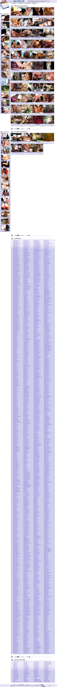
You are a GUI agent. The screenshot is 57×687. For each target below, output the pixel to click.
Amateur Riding (15, 296)
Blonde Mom (15, 568)
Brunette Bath (15, 605)
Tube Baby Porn (26, 672)
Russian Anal (46, 326)
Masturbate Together (37, 444)
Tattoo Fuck (45, 476)
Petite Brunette (36, 629)
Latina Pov (35, 328)
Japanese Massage (36, 274)
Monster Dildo (36, 553)
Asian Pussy (15, 393)
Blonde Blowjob (15, 551)
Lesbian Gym (36, 367)
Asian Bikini (15, 369)
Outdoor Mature (36, 604)
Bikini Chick (15, 508)
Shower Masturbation (47, 380)
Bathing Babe (15, 417)
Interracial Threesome (37, 258)
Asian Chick (15, 371)
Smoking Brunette (46, 419)
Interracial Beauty (36, 242)
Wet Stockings (46, 605)
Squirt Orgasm (46, 444)
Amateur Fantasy (15, 275)
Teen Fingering (46, 510)
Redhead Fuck (46, 296)
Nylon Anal (35, 577)
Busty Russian (25, 240)
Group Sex (25, 572)
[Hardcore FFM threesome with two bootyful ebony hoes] (16, 36)
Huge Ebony (25, 640)
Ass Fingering (15, 399)
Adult (14, 680)
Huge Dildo (25, 639)
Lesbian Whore (36, 427)
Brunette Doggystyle (16, 615)
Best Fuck (14, 457)
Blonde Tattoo (15, 576)
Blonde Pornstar (15, 570)
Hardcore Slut (25, 604)
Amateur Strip (15, 303)
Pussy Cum (45, 266)
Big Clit (14, 477)
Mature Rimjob (36, 485)
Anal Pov (14, 352)
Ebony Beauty (25, 414)
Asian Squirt (15, 396)
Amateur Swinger (15, 305)
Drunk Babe (25, 398)
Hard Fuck (24, 595)
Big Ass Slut (15, 473)
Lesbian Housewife (36, 368)
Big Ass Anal (15, 460)
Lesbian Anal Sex (36, 339)
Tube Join (5, 28)
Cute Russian (25, 350)
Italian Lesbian (36, 259)
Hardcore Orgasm (26, 602)
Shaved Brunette (46, 365)
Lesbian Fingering (36, 361)
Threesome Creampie (47, 549)
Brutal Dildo (14, 637)
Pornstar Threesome (47, 243)
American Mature (15, 329)
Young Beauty (46, 636)
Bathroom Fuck (15, 420)
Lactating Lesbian (36, 300)
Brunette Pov (15, 627)
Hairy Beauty (25, 578)
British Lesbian (15, 598)
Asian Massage (15, 384)
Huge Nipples (25, 642)
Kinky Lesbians (36, 292)
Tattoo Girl (45, 477)
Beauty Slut (14, 452)
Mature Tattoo (36, 493)
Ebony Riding (25, 429)
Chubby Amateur (25, 261)
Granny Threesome (26, 567)
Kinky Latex (35, 291)
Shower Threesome (47, 382)
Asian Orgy (14, 390)
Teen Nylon (45, 523)
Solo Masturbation (46, 432)
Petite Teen (35, 633)
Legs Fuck (35, 337)
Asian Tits (14, 398)
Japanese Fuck (36, 270)
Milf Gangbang (36, 511)
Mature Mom (35, 479)
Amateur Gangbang (16, 279)
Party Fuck (35, 616)
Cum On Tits (25, 334)
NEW (20, 128)
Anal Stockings (15, 354)
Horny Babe (25, 615)
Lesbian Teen (35, 420)
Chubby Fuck (25, 264)
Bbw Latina (14, 428)
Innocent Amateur (25, 647)
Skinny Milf (45, 398)
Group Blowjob (25, 569)
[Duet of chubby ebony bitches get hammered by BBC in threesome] (16, 47)
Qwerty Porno (16, 672)
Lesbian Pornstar (36, 393)
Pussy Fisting (46, 267)
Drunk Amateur (25, 397)
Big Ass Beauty (15, 463)
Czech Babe (25, 353)
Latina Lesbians (36, 320)
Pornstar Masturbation (37, 647)
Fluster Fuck (5, 56)
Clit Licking (25, 278)
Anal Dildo (14, 336)
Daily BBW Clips (36, 676)
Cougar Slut (25, 310)
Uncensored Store (5, 106)
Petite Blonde (35, 628)
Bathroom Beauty (15, 419)
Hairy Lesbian (25, 586)
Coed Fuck (25, 294)
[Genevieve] (38, 101)
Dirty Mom (24, 382)
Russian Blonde (46, 329)
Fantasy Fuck (25, 452)
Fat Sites (35, 678)
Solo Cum (45, 429)
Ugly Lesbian (46, 571)
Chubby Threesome (26, 272)
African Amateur (15, 248)
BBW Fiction (36, 671)
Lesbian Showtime (47, 673)
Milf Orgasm (35, 516)
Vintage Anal (45, 582)
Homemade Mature (26, 611)
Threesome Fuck (46, 550)
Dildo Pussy (25, 369)
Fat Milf (24, 463)
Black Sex (14, 534)
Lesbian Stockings (36, 413)
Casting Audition (25, 243)
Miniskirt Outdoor (36, 537)
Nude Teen (35, 573)
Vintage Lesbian (46, 586)
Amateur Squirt (15, 301)
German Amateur (25, 523)
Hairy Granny (25, 583)
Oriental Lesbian (36, 597)
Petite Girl (35, 630)
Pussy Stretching (46, 275)
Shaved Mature (46, 370)
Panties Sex (35, 611)
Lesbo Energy (47, 675)
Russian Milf (45, 339)
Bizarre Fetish (15, 511)
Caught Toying (25, 246)
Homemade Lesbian (26, 610)
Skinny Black (46, 389)
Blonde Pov (14, 571)
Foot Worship (25, 508)
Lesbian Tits (35, 422)
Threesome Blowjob (47, 548)
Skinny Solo (45, 402)
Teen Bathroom (46, 487)
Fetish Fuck (25, 480)
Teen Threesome (46, 543)
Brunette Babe (15, 604)
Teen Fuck (45, 513)
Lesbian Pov (35, 394)
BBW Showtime (36, 673)
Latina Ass (35, 310)
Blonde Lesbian (15, 565)
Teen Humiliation (46, 518)
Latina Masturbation (36, 321)
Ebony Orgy (25, 428)
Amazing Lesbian (15, 321)
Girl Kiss (24, 537)
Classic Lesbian (25, 275)
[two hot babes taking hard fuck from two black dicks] (27, 101)
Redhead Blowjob (46, 293)
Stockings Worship (46, 452)
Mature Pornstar (36, 483)
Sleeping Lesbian (46, 411)
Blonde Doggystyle (16, 556)
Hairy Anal (24, 575)
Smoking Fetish (46, 421)
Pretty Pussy (46, 259)
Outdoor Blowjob (36, 600)
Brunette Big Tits (15, 607)
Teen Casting (46, 492)
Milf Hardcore (36, 513)
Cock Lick (24, 293)
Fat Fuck (24, 459)
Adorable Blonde (15, 242)
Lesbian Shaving (36, 402)
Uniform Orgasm (46, 576)
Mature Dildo (35, 459)
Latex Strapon (36, 308)
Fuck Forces (16, 670)
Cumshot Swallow (26, 339)
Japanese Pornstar (36, 279)
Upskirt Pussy (46, 578)
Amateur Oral (15, 290)
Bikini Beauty (15, 507)
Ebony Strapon (25, 431)
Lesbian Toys (35, 423)
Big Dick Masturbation (16, 491)
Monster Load (36, 554)
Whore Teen (45, 612)
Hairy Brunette (25, 580)
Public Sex (45, 264)
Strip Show (45, 456)
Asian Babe (14, 365)
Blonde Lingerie (15, 566)
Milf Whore (35, 534)
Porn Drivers (16, 671)
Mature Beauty (36, 450)
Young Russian (46, 648)
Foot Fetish (25, 507)
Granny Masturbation (26, 565)
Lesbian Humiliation (36, 369)
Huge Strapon (25, 644)
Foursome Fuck (25, 511)
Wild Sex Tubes (5, 146)
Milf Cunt (35, 505)
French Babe (25, 515)
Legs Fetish (35, 336)
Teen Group (45, 516)
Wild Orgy (45, 626)
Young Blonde (46, 638)
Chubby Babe (25, 262)
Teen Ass (45, 484)
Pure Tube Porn (5, 217)
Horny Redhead (25, 631)
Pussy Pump (46, 274)
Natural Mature (36, 568)
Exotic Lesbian (25, 443)
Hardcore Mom (25, 601)
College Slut (25, 304)
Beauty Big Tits (15, 446)
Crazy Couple (25, 320)
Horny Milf (24, 627)
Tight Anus (45, 554)
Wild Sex (45, 628)
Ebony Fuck (25, 419)
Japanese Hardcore (36, 271)
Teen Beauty (45, 488)
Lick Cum (35, 432)
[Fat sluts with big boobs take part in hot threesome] (27, 47)
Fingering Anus (25, 483)
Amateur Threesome (16, 308)
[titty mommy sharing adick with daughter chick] (48, 80)
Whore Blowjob (46, 608)
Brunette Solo (15, 630)
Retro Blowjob (46, 308)
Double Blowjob (25, 390)
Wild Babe (45, 615)
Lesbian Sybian (36, 417)
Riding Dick (45, 320)
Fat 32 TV (35, 677)
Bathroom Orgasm (16, 421)
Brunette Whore (15, 635)
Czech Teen (25, 362)
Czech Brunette (25, 355)
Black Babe (14, 516)
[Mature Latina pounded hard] (38, 151)
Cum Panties (25, 335)
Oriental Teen (35, 598)
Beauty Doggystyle (16, 447)
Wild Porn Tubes (5, 139)
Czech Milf (24, 359)
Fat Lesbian (25, 461)
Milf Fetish (35, 509)
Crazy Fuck (25, 322)
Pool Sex (35, 639)
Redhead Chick (46, 294)
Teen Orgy (45, 525)
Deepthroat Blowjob (26, 365)
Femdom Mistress (26, 475)
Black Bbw (14, 517)
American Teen (15, 331)
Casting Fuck (25, 244)
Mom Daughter (36, 542)
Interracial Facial (36, 247)
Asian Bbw (14, 366)
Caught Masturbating (26, 245)
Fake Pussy (25, 450)
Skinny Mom (46, 399)
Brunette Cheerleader (16, 611)
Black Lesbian (15, 525)
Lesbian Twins (36, 424)
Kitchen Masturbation (37, 297)
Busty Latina (15, 648)
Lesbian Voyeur (36, 426)
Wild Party (45, 627)
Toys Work (45, 570)
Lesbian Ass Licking (36, 340)
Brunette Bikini (15, 608)
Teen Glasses (46, 515)
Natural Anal (35, 565)
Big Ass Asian (15, 461)
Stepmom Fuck (46, 446)
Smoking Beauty (46, 417)
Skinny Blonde (46, 390)
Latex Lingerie (36, 305)
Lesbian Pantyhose (36, 389)
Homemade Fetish (26, 608)
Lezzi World (46, 679)
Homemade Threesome (26, 614)
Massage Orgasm (36, 442)
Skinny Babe (46, 387)
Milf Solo (35, 523)
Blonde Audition (15, 545)
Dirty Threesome (25, 386)
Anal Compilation (15, 333)
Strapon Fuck (46, 454)
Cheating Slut (25, 258)
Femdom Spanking (26, 477)
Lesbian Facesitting (36, 357)
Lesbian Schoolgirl (36, 399)
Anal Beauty (15, 332)
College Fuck (25, 299)
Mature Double (36, 461)
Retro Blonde (46, 307)
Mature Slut (35, 487)
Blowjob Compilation (16, 580)
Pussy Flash (46, 268)
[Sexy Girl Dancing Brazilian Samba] (48, 69)
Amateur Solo (15, 300)
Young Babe (45, 635)
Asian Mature (15, 386)
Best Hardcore (15, 458)
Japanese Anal (36, 261)
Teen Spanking (46, 537)
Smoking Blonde (46, 418)
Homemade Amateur (26, 606)
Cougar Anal (25, 307)
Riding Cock (45, 319)
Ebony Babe (25, 412)
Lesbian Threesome (36, 421)
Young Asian (45, 634)
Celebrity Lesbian (25, 247)
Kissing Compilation (36, 296)
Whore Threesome (46, 613)
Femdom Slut (25, 476)
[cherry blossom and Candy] (16, 101)
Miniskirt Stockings (36, 538)
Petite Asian (35, 627)
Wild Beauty (45, 617)
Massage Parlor (36, 443)
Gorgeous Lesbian (26, 556)
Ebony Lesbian (25, 422)
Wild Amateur (46, 614)
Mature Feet (35, 463)
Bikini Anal (14, 505)
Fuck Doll (24, 519)
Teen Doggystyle (46, 503)
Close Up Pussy (25, 288)
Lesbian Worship (36, 428)
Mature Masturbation (37, 478)
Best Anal (14, 453)
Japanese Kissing (36, 272)
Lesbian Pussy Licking (37, 396)
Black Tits (14, 540)
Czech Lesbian (25, 357)
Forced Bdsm (25, 509)
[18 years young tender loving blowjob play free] (38, 15)
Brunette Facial (15, 617)
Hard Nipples (25, 596)
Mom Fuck (35, 543)
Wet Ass (45, 598)
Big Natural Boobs (15, 494)
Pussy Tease (46, 277)
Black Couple (15, 522)
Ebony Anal (25, 411)
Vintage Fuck (46, 585)
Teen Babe (45, 486)
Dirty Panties (25, 383)
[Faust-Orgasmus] (27, 80)
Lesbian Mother (36, 382)
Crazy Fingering (25, 321)
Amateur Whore (15, 310)
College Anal (25, 298)
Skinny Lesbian (46, 395)
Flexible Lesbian (25, 505)
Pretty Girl (45, 257)
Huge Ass (24, 635)
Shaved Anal (46, 359)
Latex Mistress (36, 306)
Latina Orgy (35, 325)
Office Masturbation (36, 582)
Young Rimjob (46, 647)
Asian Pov (14, 392)
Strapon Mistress (46, 455)
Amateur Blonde (15, 257)
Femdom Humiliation (26, 474)
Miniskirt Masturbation (37, 536)
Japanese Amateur (36, 260)
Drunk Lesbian (25, 402)
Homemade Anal (25, 607)
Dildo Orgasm (25, 368)
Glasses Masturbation (26, 552)
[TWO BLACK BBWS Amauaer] (27, 123)
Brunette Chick (15, 612)
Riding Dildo (45, 321)
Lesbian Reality (36, 397)
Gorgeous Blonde (25, 554)
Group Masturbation (26, 571)
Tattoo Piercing (46, 479)
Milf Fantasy (35, 508)
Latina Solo (35, 330)
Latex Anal (35, 301)
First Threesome (25, 492)
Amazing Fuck (15, 320)
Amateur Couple (15, 266)
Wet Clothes (45, 599)
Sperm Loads (46, 442)
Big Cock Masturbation (16, 484)
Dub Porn (5, 49)
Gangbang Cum (25, 522)
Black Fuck (14, 524)
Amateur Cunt (15, 268)
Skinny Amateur (46, 384)
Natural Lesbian (36, 567)
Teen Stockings (46, 539)
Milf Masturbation (36, 515)
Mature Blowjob (36, 454)
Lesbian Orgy (36, 387)
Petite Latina (35, 631)
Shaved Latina (46, 368)
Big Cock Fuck (15, 483)
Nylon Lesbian (36, 580)
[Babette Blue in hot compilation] (16, 123)
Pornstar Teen (46, 242)
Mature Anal (35, 447)
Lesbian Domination (36, 356)
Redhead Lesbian (46, 297)
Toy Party (45, 568)
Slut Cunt (45, 413)
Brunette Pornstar (15, 626)
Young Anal (45, 633)
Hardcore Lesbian (26, 600)
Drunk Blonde (25, 399)
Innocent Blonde (25, 648)
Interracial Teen (36, 257)
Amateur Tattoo (15, 306)
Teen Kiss (45, 520)
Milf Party (35, 518)
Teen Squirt (45, 538)
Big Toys (14, 504)
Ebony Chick (25, 417)
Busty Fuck (14, 647)
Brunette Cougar (15, 613)
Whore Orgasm (46, 611)
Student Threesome (47, 462)
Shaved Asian (46, 360)
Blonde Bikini (15, 550)
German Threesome (26, 534)
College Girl (25, 300)
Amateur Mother (15, 289)
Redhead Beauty (46, 292)
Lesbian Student (36, 416)
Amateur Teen (15, 307)
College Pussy (25, 303)
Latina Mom (35, 323)
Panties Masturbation (37, 609)
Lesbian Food (36, 363)
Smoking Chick (46, 420)
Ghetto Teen (25, 536)
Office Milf (35, 583)
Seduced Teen (46, 351)
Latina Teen (35, 332)
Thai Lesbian (46, 547)
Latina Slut (35, 329)
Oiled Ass (35, 585)
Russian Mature (46, 338)
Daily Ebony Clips (26, 676)
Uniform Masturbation (47, 575)
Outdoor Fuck (36, 602)
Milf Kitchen (35, 514)
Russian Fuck (46, 334)
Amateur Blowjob (15, 258)
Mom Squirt (35, 548)
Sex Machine (46, 354)
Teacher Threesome (47, 482)
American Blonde (15, 326)
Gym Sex (24, 573)
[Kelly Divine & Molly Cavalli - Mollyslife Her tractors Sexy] (38, 80)
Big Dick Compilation (16, 488)
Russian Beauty (46, 328)
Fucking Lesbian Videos (37, 681)
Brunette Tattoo (15, 632)
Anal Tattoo (14, 356)
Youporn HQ (5, 153)
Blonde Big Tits (15, 549)
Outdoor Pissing (36, 605)
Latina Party (35, 326)
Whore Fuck (45, 609)
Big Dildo (14, 492)
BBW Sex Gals (36, 672)
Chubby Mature (25, 267)
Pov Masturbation (46, 246)
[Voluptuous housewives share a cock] (38, 47)
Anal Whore (15, 359)
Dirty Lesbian (25, 380)
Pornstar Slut (46, 240)
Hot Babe (24, 634)
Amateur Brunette (15, 259)
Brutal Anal (14, 636)
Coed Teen (24, 297)
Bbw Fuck (14, 426)
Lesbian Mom (36, 380)
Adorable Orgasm (15, 246)
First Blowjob (25, 489)
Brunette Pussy (15, 628)
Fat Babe (24, 455)
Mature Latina (36, 475)
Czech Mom (25, 360)
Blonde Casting (15, 552)
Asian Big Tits (15, 368)
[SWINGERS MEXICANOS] (48, 123)
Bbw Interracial (15, 427)
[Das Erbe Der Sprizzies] (27, 112)
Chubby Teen (25, 271)
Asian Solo (14, 395)
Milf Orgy (35, 517)
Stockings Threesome (47, 451)
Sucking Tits (45, 473)
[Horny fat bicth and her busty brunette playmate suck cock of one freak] (48, 47)
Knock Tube (5, 203)
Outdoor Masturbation (37, 603)
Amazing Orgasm (15, 323)
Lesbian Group (36, 366)
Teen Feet (45, 508)
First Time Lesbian (26, 494)
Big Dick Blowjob (15, 487)
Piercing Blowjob (36, 634)
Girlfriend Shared (25, 542)
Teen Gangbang (46, 514)
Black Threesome (15, 539)
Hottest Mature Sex (47, 671)
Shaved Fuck (46, 367)
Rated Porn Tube (5, 224)
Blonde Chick (15, 554)
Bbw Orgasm (15, 433)
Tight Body (45, 556)
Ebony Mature (25, 424)
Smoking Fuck (46, 422)
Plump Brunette (36, 635)
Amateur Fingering (15, 276)
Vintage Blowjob (46, 584)
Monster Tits (35, 556)
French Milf (25, 517)
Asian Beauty (15, 367)
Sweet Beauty (46, 474)
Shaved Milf (45, 371)
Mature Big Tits (36, 452)
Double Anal (25, 389)
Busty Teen (25, 241)
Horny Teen (25, 633)
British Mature (15, 599)
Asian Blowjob (15, 370)
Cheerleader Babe (26, 259)
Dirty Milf (24, 381)
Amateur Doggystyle (16, 271)
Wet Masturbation (46, 601)
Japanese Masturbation (37, 275)
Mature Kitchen (36, 474)
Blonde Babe (15, 546)
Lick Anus (35, 431)
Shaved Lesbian (46, 369)
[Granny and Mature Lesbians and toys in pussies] (48, 58)
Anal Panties (15, 350)
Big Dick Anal (15, 486)
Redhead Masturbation (47, 298)
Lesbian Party (36, 390)
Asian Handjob (15, 380)
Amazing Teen (15, 324)
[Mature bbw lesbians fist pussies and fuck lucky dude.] (16, 151)
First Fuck (24, 490)
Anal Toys (14, 358)
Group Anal (25, 568)
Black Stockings (15, 537)
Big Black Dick (15, 475)
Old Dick (35, 586)
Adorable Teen (15, 247)
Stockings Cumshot (47, 447)
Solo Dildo (45, 430)
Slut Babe (45, 412)
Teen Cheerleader (46, 493)
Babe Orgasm (15, 413)
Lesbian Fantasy (36, 358)
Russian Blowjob (46, 330)
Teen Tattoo (45, 542)
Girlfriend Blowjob (25, 539)
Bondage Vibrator (15, 585)
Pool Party (35, 638)
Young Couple (46, 642)
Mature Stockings (36, 490)
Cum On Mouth (25, 332)
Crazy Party (25, 325)
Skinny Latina (46, 394)
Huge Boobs (25, 636)
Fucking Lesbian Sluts (37, 680)
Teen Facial (45, 506)
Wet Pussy (45, 604)
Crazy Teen (25, 326)
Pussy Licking (46, 271)
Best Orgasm (15, 459)
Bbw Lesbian (15, 429)
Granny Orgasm (25, 566)
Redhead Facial (46, 295)
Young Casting (46, 640)
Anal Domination (15, 338)
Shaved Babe (46, 361)
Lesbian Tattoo (36, 418)
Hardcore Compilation (26, 599)
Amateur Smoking (15, 299)
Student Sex (45, 461)
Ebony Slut (25, 430)
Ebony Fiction (26, 681)
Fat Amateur (25, 453)
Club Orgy (24, 290)
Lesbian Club (35, 351)
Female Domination (26, 472)
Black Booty (15, 520)
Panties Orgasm (36, 610)
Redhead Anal (46, 290)
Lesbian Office (36, 384)
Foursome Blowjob (26, 510)
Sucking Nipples (46, 472)
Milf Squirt (35, 525)
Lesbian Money (36, 381)
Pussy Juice (45, 270)
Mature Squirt (36, 489)
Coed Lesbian (25, 295)
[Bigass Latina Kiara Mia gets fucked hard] (27, 151)
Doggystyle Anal (25, 387)
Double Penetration (26, 395)
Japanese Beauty (36, 265)
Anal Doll (14, 337)
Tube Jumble (5, 99)
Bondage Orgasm (15, 584)
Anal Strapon (15, 355)
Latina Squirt (35, 331)
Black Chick (15, 521)
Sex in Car (45, 357)
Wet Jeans (45, 600)
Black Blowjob (15, 519)
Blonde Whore (15, 579)
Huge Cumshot (25, 638)
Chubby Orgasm (25, 269)
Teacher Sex (46, 480)
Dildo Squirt (25, 370)
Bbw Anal (14, 423)
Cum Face (24, 330)
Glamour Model (25, 548)
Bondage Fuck (15, 583)
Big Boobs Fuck (15, 476)
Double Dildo (25, 391)
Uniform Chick (46, 573)
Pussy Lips (45, 272)
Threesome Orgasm (47, 551)
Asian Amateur (15, 362)
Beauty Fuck (15, 448)
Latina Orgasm (36, 324)
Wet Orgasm (46, 602)
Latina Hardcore (36, 319)
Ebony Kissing (25, 421)
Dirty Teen (24, 385)
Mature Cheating (36, 456)
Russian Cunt (46, 333)
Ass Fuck (14, 401)
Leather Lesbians (36, 335)
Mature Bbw (35, 449)
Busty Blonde (15, 644)
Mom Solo (35, 547)
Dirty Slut (24, 384)
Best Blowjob (15, 455)
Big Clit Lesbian (15, 478)
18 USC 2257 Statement (21, 684)
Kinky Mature (35, 293)
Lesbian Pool (35, 392)
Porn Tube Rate (5, 210)
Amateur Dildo (15, 270)
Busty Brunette (15, 645)
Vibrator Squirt (46, 581)
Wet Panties (45, 603)
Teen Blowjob (46, 491)
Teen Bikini (45, 490)
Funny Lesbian (25, 521)
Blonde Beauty (15, 548)
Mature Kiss (35, 473)
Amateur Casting (15, 260)
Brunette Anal (15, 602)
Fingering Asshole (26, 484)
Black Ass (14, 515)
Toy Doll (45, 566)
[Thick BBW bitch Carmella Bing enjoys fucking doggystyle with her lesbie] (38, 69)
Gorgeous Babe (25, 553)
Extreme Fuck (25, 446)
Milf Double (35, 507)
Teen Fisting (45, 512)
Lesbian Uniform (36, 425)
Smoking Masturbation (47, 424)
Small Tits (45, 415)
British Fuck (15, 597)
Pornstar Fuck (36, 645)
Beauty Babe (15, 445)
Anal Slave (14, 353)
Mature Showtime (47, 681)
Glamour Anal (25, 544)
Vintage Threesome (47, 596)
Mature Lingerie (36, 477)
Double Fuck (25, 394)
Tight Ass (45, 555)
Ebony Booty (25, 416)
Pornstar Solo (46, 241)
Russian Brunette (46, 331)
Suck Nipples (46, 463)
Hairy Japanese (25, 584)
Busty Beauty (15, 643)
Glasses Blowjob (25, 550)
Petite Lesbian (36, 632)
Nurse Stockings (36, 575)
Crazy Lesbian (25, 323)
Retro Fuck (45, 310)
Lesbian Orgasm (36, 386)
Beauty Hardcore (15, 449)
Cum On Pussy (25, 333)
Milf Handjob (35, 512)
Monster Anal (35, 550)
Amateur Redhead (15, 295)
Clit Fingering (25, 277)
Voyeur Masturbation (47, 597)
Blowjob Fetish (15, 581)
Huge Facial (25, 641)
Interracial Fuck (36, 248)
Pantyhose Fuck (36, 613)
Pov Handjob (46, 245)
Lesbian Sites (46, 674)
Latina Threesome (36, 333)
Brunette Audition (15, 603)
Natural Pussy (36, 569)
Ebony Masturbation (26, 423)
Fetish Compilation (26, 479)
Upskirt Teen (46, 579)
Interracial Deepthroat (37, 245)
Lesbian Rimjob (36, 398)
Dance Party (25, 363)
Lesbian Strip (35, 415)
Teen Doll (45, 504)
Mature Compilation (36, 457)
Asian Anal (14, 363)
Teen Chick (45, 494)
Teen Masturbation (46, 522)
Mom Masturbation (36, 544)
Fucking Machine (25, 520)
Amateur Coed (15, 263)
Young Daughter (46, 643)
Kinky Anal (35, 288)
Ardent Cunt (5, 35)
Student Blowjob (46, 457)
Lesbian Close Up (36, 350)
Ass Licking (15, 402)
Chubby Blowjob (25, 263)
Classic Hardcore (25, 274)
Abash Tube (5, 160)
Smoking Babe (46, 416)
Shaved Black (46, 363)
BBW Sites (35, 674)
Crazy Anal (25, 319)
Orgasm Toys (36, 595)
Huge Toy (24, 646)
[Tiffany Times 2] (27, 69)
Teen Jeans (45, 519)
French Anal (25, 514)
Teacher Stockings (46, 481)
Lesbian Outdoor (36, 388)
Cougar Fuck (25, 308)
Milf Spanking (36, 524)
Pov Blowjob (45, 244)
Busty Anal (14, 640)
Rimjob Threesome (46, 324)
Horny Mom (25, 628)
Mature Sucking (36, 492)
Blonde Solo (15, 574)
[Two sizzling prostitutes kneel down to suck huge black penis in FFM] (38, 58)
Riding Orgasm (46, 323)
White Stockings (46, 607)
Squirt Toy (45, 445)
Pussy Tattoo (46, 276)
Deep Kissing (25, 364)
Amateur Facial (15, 274)
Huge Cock (25, 637)
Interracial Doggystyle (37, 246)
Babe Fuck (14, 412)
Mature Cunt (35, 458)
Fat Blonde (24, 456)
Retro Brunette (46, 309)
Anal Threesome (15, 357)
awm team (14, 684)
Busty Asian (15, 641)
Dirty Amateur (25, 371)
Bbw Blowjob (15, 424)
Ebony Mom (25, 426)
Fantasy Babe (25, 451)
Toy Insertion (46, 567)
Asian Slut (14, 394)
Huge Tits (24, 645)
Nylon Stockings (36, 581)
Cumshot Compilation (26, 338)
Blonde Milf (14, 567)
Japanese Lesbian (36, 273)
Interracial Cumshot (36, 244)
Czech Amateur (25, 352)
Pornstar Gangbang (36, 646)
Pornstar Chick (36, 644)
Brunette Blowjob (15, 609)
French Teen (25, 518)
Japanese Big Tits (36, 266)
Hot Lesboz (46, 670)
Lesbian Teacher (36, 419)
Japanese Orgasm (36, 278)
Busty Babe (15, 642)
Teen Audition (46, 485)
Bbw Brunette (15, 425)
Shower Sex (45, 381)
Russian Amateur (46, 325)
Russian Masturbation (47, 337)
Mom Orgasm (36, 545)
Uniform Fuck (46, 574)
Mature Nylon (36, 480)
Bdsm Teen (14, 443)
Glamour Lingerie (25, 547)
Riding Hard (45, 322)
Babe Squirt (15, 414)
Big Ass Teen (15, 474)
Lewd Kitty (46, 677)
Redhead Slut (46, 302)
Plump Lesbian (36, 636)
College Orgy (25, 301)
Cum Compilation (25, 328)
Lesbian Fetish (36, 360)
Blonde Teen (15, 577)
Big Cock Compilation (16, 481)
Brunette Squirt (15, 631)
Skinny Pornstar (46, 400)
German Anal (25, 524)
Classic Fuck (25, 273)
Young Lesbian (46, 646)
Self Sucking (46, 352)
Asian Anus (14, 364)
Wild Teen (45, 630)
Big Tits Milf (14, 503)
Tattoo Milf (45, 478)
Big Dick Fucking (15, 490)
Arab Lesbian (15, 361)
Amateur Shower (15, 298)
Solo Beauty (45, 428)
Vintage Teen (46, 595)
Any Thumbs (16, 681)
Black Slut (14, 535)
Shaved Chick (46, 366)
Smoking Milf (46, 425)
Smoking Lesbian (46, 423)
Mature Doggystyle (36, 460)
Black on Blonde (15, 543)
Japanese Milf (36, 277)
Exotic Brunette (25, 442)
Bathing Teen (15, 418)
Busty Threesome (26, 242)
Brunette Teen (15, 633)
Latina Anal (35, 309)
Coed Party (25, 296)
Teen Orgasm (46, 524)
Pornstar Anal (36, 641)
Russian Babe (46, 327)
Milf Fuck (35, 510)
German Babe (25, 525)
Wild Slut (45, 629)
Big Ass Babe (15, 462)
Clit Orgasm (25, 279)
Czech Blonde (25, 354)
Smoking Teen (46, 427)
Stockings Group (46, 449)
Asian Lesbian (15, 383)
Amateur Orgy (15, 292)
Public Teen (45, 265)
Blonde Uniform (15, 578)
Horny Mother (25, 629)
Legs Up (35, 338)
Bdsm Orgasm (15, 442)
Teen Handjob (46, 517)
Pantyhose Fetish (36, 612)
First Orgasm (25, 491)
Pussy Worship (46, 279)
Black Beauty (15, 518)
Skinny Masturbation (47, 396)
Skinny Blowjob (46, 391)
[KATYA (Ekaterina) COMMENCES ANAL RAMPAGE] (16, 112)
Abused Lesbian (15, 240)
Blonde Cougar (15, 555)
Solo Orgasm (46, 433)
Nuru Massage (36, 576)
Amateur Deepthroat (16, 269)
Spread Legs (46, 443)
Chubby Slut (25, 270)
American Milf (15, 330)
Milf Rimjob (35, 521)
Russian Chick (46, 332)
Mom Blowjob (36, 540)
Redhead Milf (46, 299)
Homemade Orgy (25, 612)
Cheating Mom (25, 257)
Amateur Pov (15, 294)
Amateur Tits (15, 309)
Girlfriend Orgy (25, 540)
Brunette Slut (15, 629)
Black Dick (14, 523)
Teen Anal (45, 483)
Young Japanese (46, 644)
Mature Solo (35, 488)
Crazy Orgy (25, 324)
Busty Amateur (15, 639)
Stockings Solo (46, 450)
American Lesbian (15, 328)
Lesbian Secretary (36, 400)
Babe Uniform (15, 415)
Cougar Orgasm (25, 309)
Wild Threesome (46, 631)
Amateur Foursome (16, 277)
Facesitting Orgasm (26, 447)
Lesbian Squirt (36, 411)
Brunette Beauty (15, 606)
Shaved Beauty (46, 362)
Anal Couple (15, 334)
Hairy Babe (25, 577)
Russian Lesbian (46, 336)
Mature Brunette (36, 455)
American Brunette (16, 327)
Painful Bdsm (35, 607)
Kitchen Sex (35, 298)
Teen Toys (45, 545)
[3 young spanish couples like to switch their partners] (48, 112)
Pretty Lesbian (46, 258)
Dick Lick (24, 367)
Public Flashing (46, 262)
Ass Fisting (14, 400)
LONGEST (22, 128)
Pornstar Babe (36, 642)
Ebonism (25, 678)
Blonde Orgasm (15, 569)
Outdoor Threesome (36, 606)
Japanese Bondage (36, 268)
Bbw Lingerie (15, 430)
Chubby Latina (25, 265)
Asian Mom (14, 388)
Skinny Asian (46, 386)
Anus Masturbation (16, 360)
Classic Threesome (26, 276)
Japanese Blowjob (36, 267)
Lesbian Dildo (36, 354)
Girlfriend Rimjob (25, 541)
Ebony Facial (25, 418)
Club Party (24, 291)
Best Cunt (14, 456)
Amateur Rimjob (15, 297)
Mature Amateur (36, 446)
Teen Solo (45, 536)
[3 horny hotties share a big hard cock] (16, 58)
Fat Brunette (25, 457)
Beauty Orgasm (15, 450)
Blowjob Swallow (15, 582)
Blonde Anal (15, 544)
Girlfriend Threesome (26, 543)
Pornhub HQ (16, 669)
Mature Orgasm (36, 481)
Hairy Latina (25, 585)
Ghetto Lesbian (25, 535)
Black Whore (15, 542)
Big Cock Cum (15, 482)
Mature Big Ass (36, 451)
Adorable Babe (15, 241)
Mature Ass (35, 448)
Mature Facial (36, 462)
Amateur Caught (15, 261)
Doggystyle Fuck (25, 388)
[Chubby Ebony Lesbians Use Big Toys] (16, 15)
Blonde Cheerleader (16, 553)
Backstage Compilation (16, 416)
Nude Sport (35, 572)
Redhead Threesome (47, 304)
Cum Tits (24, 337)
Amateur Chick (15, 262)
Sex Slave (45, 356)
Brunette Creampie (16, 614)
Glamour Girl (25, 545)
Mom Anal (35, 539)
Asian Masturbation (16, 385)
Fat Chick (24, 458)
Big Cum (14, 485)
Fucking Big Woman (37, 679)
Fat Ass (24, 454)
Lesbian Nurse (36, 383)
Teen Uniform (46, 546)
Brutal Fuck (14, 638)
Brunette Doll (15, 616)
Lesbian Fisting (36, 362)
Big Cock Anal (15, 479)
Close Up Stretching (26, 289)
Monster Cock (36, 551)
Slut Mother (45, 414)
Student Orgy (46, 459)
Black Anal (14, 514)
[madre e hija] (16, 80)
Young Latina (46, 645)
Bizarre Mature (15, 513)
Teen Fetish (45, 509)
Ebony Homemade (26, 420)
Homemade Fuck (25, 609)
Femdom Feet (25, 473)
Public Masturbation (47, 263)
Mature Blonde (36, 453)
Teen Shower (46, 534)
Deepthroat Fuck (25, 366)
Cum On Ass (25, 331)
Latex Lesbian (36, 304)
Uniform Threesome (47, 577)
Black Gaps (26, 675)
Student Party (46, 460)
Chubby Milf (25, 268)
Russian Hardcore (46, 335)
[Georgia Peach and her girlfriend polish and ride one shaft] (27, 58)
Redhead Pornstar (46, 301)
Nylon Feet (35, 578)
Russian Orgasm (46, 340)
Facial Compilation (26, 448)
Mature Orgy (35, 482)
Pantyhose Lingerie (36, 614)
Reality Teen (45, 288)
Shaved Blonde (46, 364)
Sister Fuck (45, 383)
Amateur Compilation (16, 264)
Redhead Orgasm (46, 300)
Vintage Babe (46, 583)
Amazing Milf (15, 322)
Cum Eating (25, 329)
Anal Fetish (14, 340)
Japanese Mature (36, 276)
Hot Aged (46, 669)
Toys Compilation (46, 569)
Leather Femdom (36, 334)
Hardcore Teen (25, 605)
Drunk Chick (25, 401)
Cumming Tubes (36, 675)
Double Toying (25, 396)
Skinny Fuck (46, 393)
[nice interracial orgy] (38, 112)
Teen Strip (45, 540)
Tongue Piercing (46, 565)
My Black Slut (36, 669)
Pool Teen (35, 640)
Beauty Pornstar (15, 451)
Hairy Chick (25, 581)
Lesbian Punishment (37, 395)
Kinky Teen (35, 294)
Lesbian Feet (35, 359)
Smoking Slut (46, 426)
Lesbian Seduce (36, 401)
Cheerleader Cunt (25, 260)
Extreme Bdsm (25, 445)
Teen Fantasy (46, 507)
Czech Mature (25, 358)
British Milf (14, 600)
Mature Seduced (36, 486)
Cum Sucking (25, 336)
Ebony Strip (25, 432)
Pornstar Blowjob (36, 643)
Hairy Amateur (25, 574)
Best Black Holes (26, 674)
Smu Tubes (25, 671)
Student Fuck (46, 458)
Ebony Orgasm (25, 427)
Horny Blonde (25, 617)
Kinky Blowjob (36, 289)
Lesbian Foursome (36, 364)
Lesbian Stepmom (36, 412)
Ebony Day (25, 679)
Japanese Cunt (36, 269)
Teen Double (45, 505)
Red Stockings (46, 289)
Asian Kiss (14, 382)
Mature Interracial (36, 472)
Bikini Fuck (14, 509)
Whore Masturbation (47, 610)
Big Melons (14, 493)
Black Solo (14, 536)
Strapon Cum (46, 453)
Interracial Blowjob (36, 243)
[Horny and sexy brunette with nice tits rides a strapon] (27, 36)
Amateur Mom (15, 288)
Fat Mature (25, 462)
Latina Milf (35, 322)
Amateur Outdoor (15, 293)
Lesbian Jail (35, 370)
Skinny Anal (45, 385)
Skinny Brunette (46, 392)
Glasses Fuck (25, 551)
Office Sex (35, 584)
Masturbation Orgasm (37, 445)
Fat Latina (24, 460)
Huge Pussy (25, 643)
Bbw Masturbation (15, 431)
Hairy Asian (25, 576)
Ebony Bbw (25, 413)
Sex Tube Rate (5, 231)
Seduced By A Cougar (47, 350)
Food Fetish (25, 506)
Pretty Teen (45, 260)
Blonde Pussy (15, 572)
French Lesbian (25, 516)
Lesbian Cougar (36, 353)
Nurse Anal (35, 574)
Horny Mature (25, 626)
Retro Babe (45, 306)
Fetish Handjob (25, 481)
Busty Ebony (15, 646)
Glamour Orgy (25, 549)
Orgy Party (35, 596)
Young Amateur (46, 632)
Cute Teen (24, 351)
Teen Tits (45, 544)
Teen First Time (46, 511)
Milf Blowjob (35, 503)
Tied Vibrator (46, 552)
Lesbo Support (47, 676)
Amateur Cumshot (15, 267)
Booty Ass (14, 586)
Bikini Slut (14, 510)
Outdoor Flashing (36, 601)
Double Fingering (25, 392)
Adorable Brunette (15, 243)
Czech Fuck (25, 356)
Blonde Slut (14, 573)
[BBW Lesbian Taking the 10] (48, 36)
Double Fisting (25, 393)
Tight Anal (45, 553)
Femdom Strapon (25, 478)
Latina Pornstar (36, 327)
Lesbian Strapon (36, 414)
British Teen (15, 601)
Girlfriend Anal (25, 538)
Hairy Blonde (25, 579)
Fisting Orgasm (25, 503)
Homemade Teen (25, 613)
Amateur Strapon (15, 302)
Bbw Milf (14, 432)
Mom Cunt (35, 541)
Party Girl (35, 617)
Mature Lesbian (36, 476)
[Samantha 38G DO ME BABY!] (48, 101)
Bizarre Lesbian (15, 512)
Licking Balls (35, 433)
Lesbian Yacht (36, 429)
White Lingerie (46, 606)
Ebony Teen (25, 433)
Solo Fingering (46, 431)
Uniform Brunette (46, 572)
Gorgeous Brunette (26, 555)
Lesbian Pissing (36, 391)
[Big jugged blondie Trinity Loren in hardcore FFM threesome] (16, 69)
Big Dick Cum (15, 489)
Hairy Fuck (25, 582)
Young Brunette (46, 639)
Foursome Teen (25, 512)
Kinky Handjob (36, 290)
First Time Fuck (25, 493)
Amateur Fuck (15, 278)
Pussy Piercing (46, 273)
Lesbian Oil (35, 385)
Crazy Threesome (26, 327)
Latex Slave (35, 307)
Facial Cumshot (25, 449)
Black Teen (14, 538)
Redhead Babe (46, 291)
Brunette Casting (15, 610)
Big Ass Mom (15, 472)
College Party (25, 302)
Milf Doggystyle (36, 506)
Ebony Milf (24, 425)
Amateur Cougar (15, 265)
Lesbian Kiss (35, 371)
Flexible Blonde (25, 504)
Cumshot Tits (25, 340)
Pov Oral (45, 247)
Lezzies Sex (46, 678)
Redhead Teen (46, 303)
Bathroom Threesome (16, 422)
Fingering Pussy (25, 487)
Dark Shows (26, 677)
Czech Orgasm (25, 361)
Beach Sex (14, 444)
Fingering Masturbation (26, 485)
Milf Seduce (35, 522)
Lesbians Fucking (36, 430)
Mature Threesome (36, 494)
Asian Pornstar (15, 391)
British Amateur (15, 595)
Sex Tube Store (26, 670)
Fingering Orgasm (26, 486)
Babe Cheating (15, 411)
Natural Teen (35, 570)
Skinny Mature (46, 397)
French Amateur (25, 513)
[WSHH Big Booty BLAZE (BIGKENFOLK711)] (38, 123)
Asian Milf (14, 387)
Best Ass (14, 454)
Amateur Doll (15, 272)
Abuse (27, 684)
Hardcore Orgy (25, 603)
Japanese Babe (36, 263)
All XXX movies (5, 21)
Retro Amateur (46, 305)
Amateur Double (15, 273)
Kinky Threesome (36, 295)
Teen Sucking (46, 541)
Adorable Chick (15, 244)
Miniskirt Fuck (36, 535)
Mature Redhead (36, 484)
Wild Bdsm (45, 616)
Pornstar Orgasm (36, 648)
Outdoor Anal (35, 599)
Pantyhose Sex (36, 615)
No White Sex (36, 670)
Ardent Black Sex (26, 673)
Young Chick (46, 641)
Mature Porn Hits (47, 680)
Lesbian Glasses (36, 365)
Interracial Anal (36, 240)
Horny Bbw (25, 616)
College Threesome (26, 306)
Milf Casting (35, 504)
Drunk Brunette (25, 400)
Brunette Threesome (16, 634)
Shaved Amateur (46, 358)
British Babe (15, 596)
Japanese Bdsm (36, 264)
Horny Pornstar (25, 630)
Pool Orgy (35, 637)
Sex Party (45, 355)
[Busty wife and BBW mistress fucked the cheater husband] (38, 36)
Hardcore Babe (25, 597)
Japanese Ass (36, 262)
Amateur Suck (15, 304)
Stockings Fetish (46, 448)
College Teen (25, 305)
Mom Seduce (36, 546)
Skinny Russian (46, 401)
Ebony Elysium (26, 680)
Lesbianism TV (47, 672)
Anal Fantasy (15, 339)
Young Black (46, 637)
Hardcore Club (25, 598)
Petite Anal (35, 626)
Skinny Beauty (46, 388)
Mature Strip (35, 491)
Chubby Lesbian (25, 266)
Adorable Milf (15, 245)
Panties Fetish (36, 608)
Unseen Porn (5, 113)
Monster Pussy (36, 555)
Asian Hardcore (15, 381)
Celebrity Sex (25, 248)
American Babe (15, 325)
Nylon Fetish (35, 579)
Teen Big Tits (46, 489)
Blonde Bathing (15, 547)
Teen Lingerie (46, 521)
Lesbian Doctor (36, 355)
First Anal (24, 488)
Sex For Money (46, 353)
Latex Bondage (36, 302)
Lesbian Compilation (36, 352)
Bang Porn (5, 42)
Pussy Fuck (45, 269)
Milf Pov (35, 520)
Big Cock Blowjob (15, 480)
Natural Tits (35, 571)
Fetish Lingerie (25, 482)
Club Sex (24, 292)
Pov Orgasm (46, 248)
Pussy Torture (46, 278)
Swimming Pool (46, 475)
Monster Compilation (37, 552)
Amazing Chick (15, 319)
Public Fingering (46, 261)
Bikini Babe (14, 506)
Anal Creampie (15, 335)
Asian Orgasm (15, 389)
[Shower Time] (27, 15)
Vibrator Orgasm (46, 580)
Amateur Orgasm (15, 291)
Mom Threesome (36, 549)
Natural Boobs (36, 566)
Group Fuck (25, 570)
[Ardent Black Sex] (48, 15)
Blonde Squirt (15, 575)
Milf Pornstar (35, 519)
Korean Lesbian (36, 299)
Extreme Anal (25, 444)
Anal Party (14, 351)
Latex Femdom (36, 303)
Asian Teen (14, 397)
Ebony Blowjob (25, 415)
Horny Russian (25, 632)
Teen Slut (45, 535)
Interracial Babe (36, 241)
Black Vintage (15, 541)
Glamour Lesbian (25, 546)
